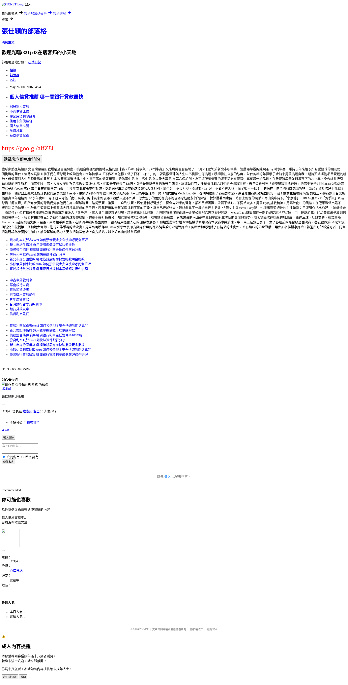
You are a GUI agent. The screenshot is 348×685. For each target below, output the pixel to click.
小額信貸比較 (19, 111)
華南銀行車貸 (19, 285)
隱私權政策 (196, 629)
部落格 (14, 75)
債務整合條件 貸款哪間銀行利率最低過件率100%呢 (46, 249)
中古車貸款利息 (21, 280)
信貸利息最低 (19, 314)
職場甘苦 (33, 422)
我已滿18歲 (10, 677)
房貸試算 (16, 130)
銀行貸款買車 (19, 309)
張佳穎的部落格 (24, 31)
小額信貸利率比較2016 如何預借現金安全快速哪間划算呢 (50, 264)
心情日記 (34, 62)
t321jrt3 (6, 388)
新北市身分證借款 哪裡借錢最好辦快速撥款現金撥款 (47, 259)
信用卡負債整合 (21, 121)
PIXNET (143, 629)
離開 (23, 677)
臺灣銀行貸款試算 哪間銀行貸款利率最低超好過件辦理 (49, 269)
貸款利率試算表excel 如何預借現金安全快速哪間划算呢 (49, 240)
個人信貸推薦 (19, 126)
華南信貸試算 (19, 135)
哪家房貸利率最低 (22, 116)
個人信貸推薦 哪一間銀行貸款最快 (46, 97)
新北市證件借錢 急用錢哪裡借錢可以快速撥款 (42, 244)
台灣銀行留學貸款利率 (26, 304)
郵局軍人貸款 (19, 106)
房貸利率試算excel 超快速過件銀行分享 (37, 254)
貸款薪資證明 (19, 290)
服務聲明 (212, 629)
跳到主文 (8, 42)
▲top (5, 429)
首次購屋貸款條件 (22, 294)
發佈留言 (8, 461)
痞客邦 (27, 411)
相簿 (13, 70)
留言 (36, 411)
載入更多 (8, 437)
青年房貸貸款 (19, 299)
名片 (13, 80)
